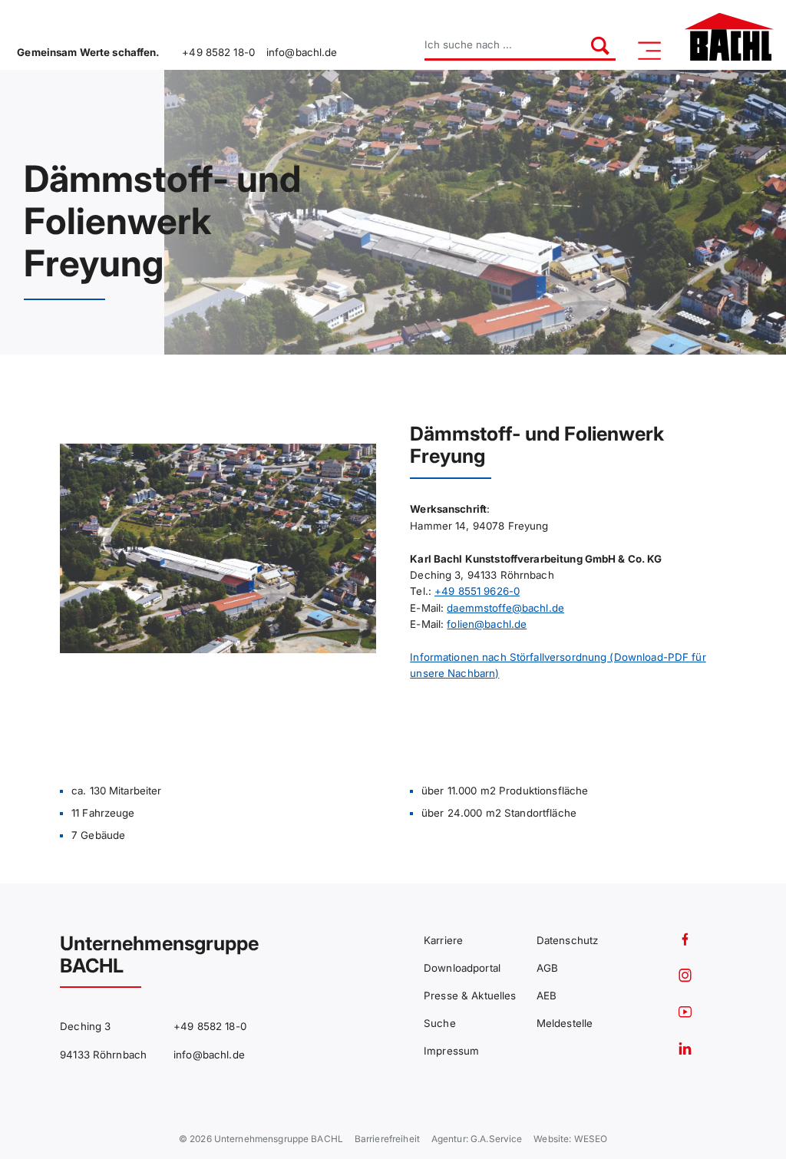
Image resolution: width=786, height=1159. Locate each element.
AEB (546, 995)
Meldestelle (565, 1023)
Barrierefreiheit (387, 1139)
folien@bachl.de (487, 624)
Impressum (451, 1051)
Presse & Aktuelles (470, 995)
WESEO (591, 1139)
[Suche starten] (593, 45)
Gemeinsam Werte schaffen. (88, 52)
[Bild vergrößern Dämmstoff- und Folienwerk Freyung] (218, 549)
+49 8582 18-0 (218, 52)
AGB (547, 968)
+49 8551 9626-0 (477, 591)
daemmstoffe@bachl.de (505, 608)
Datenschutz (567, 940)
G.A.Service (496, 1139)
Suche (440, 1023)
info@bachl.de (302, 52)
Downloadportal (462, 968)
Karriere (443, 940)
